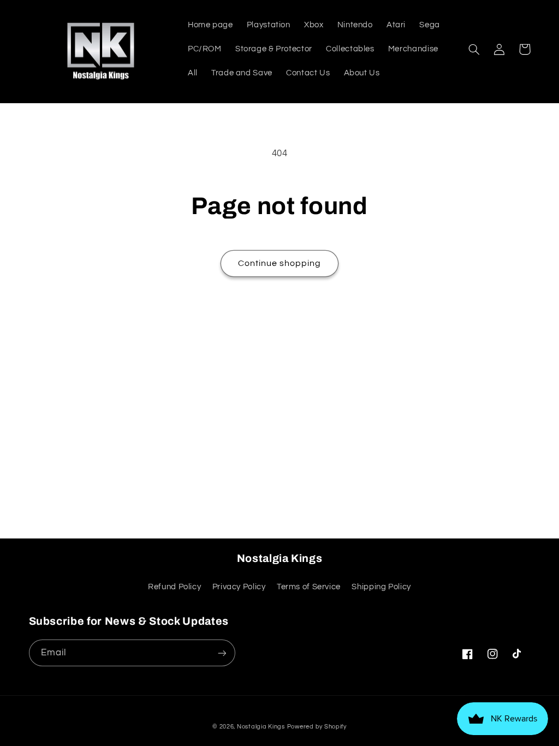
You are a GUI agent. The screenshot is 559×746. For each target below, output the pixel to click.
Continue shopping (280, 263)
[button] (474, 49)
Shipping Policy (381, 587)
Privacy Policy (239, 587)
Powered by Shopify (317, 727)
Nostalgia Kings (261, 727)
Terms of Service (309, 587)
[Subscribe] (221, 653)
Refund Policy (174, 587)
